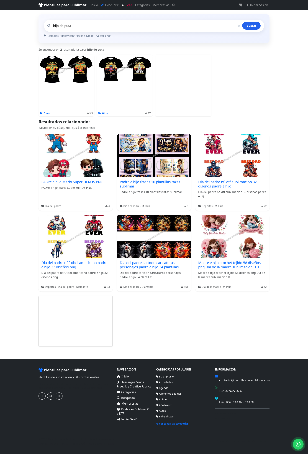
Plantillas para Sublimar (64, 4)
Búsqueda (128, 398)
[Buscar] (173, 5)
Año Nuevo (165, 405)
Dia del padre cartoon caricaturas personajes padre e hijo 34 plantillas (149, 264)
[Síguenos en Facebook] (42, 396)
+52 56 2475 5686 (230, 391)
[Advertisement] (183, 85)
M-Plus (146, 206)
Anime (163, 399)
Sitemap (265, 441)
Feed (128, 5)
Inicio (94, 5)
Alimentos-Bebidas (170, 393)
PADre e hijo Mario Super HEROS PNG (72, 181)
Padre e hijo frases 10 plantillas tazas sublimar (150, 184)
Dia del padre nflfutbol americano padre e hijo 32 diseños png (74, 264)
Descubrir (111, 5)
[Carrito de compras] (240, 5)
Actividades (166, 382)
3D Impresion (167, 376)
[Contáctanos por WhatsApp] (50, 396)
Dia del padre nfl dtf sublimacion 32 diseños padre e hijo (227, 184)
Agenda (163, 388)
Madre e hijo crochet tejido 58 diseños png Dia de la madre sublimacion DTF (229, 264)
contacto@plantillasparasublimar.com (244, 380)
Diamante (82, 286)
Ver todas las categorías (173, 423)
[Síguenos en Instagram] (59, 396)
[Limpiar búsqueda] (239, 26)
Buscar (251, 26)
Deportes (207, 206)
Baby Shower (166, 416)
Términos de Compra (227, 413)
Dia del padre (53, 206)
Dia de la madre (212, 286)
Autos (162, 410)
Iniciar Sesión (258, 5)
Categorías (142, 5)
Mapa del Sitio (223, 418)
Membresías (161, 5)
